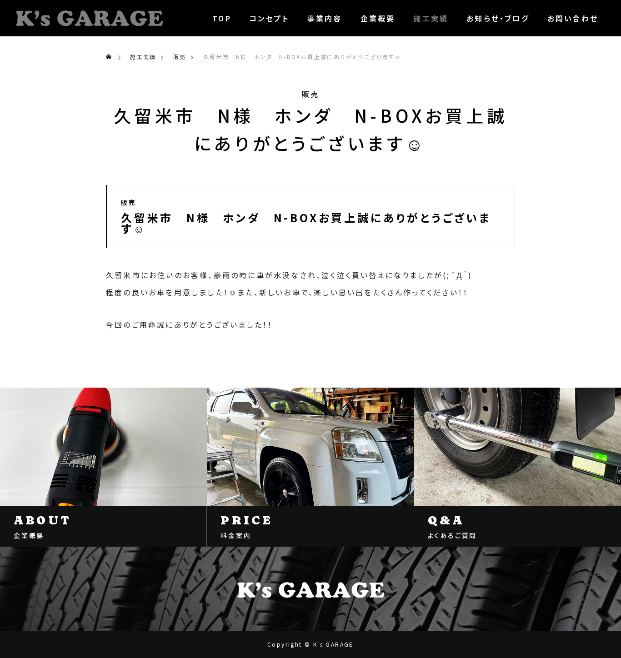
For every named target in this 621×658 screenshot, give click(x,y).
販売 (310, 94)
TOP (221, 18)
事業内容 (324, 18)
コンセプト (269, 18)
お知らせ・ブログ (497, 18)
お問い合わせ (572, 18)
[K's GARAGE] (89, 18)
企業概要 (378, 18)
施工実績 (430, 18)
